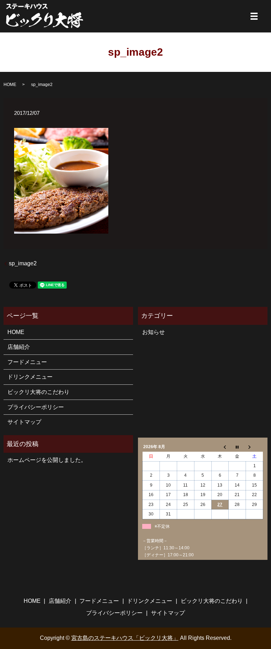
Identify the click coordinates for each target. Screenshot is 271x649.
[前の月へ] (220, 447)
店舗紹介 (18, 347)
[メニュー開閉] (254, 16)
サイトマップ (24, 422)
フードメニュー (27, 362)
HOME (10, 84)
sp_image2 (23, 263)
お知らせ (153, 332)
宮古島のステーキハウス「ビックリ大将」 (125, 638)
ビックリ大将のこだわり (38, 392)
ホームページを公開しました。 (46, 460)
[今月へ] (237, 447)
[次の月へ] (254, 447)
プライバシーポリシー (35, 407)
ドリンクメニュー (30, 377)
